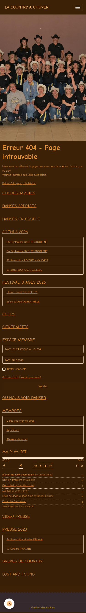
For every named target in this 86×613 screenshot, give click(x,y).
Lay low (15, 490)
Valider (43, 386)
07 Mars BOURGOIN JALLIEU (24, 269)
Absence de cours (17, 439)
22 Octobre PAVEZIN (19, 548)
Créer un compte (10, 377)
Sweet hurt (18, 506)
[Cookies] (9, 604)
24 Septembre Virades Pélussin (25, 539)
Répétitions (13, 430)
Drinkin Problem (18, 479)
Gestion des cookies (43, 607)
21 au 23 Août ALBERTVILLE (23, 301)
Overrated (18, 485)
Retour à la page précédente (19, 183)
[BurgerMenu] (78, 7)
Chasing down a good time (27, 496)
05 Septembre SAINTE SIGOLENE (27, 242)
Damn (14, 501)
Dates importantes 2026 (21, 420)
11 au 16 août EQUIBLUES (22, 292)
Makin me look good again (27, 474)
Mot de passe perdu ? (31, 377)
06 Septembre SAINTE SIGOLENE (27, 251)
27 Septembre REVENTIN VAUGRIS (27, 260)
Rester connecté (16, 369)
